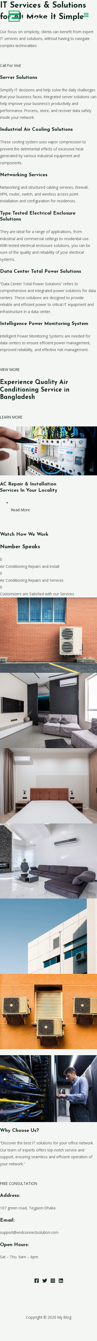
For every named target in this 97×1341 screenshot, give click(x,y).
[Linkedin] (60, 1280)
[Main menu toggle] (86, 15)
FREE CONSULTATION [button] (18, 1183)
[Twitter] (44, 1280)
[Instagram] (52, 1280)
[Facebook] (36, 1280)
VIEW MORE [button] (10, 369)
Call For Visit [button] (10, 65)
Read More (20, 509)
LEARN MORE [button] (11, 417)
